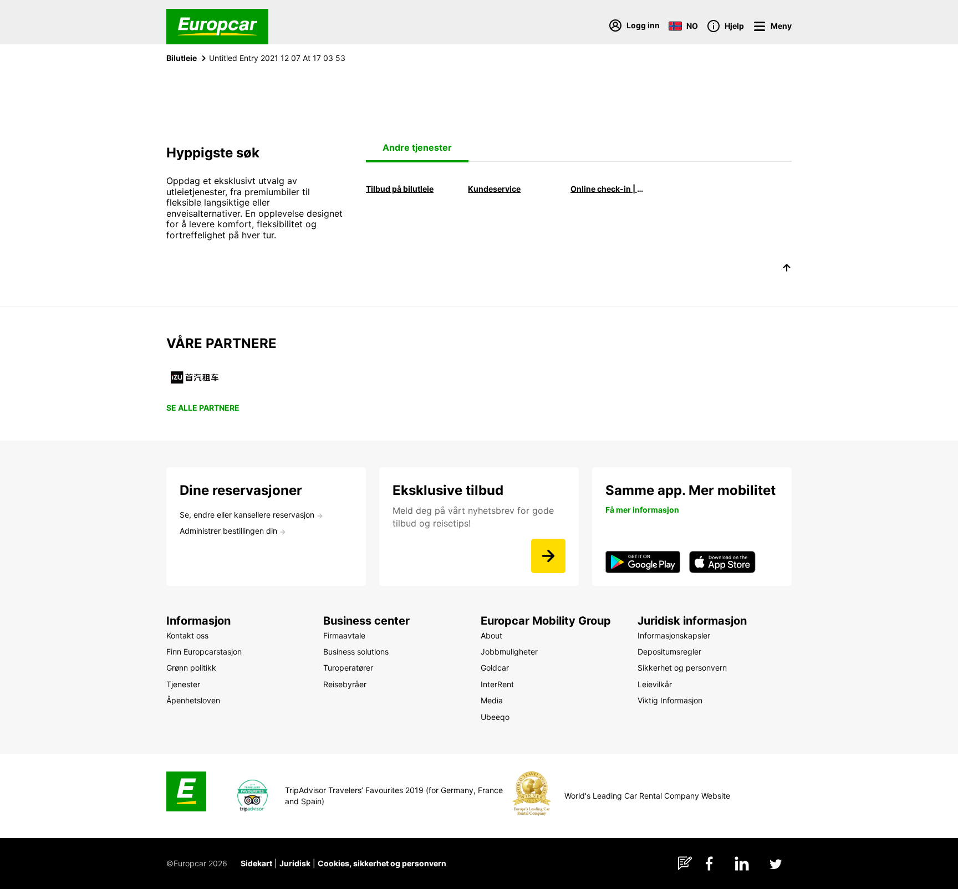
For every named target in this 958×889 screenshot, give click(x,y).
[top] (787, 269)
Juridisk (294, 863)
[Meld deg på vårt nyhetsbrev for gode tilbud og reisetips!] (548, 556)
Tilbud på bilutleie (400, 188)
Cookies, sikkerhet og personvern (382, 863)
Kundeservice (494, 188)
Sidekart (256, 863)
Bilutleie (181, 58)
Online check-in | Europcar (608, 188)
